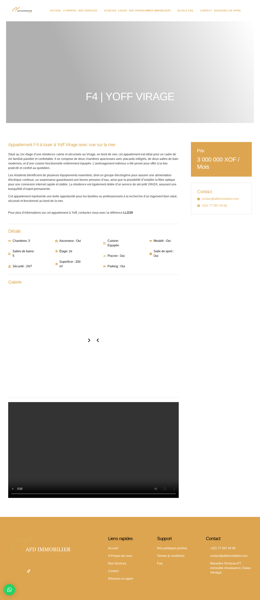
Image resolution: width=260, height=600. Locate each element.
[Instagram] (20, 571)
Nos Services (87, 10)
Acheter (110, 10)
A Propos (69, 10)
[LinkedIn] (12, 571)
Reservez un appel (227, 10)
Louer (122, 10)
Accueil (55, 10)
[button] (97, 340)
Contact (206, 10)
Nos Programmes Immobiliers (150, 10)
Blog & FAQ (185, 10)
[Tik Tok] (29, 571)
